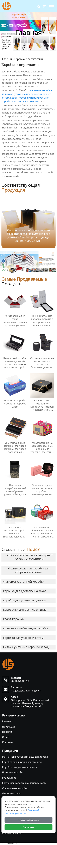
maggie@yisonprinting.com (26, 690)
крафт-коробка (19, 97)
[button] (50, 221)
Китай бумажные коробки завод (26, 647)
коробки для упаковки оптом (23, 638)
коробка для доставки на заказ (24, 591)
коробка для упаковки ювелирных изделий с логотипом (29, 557)
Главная (7, 59)
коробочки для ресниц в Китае (24, 610)
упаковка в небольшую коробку (25, 628)
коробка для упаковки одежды (24, 600)
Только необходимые (28, 820)
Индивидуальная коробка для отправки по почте (28, 570)
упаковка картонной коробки (23, 582)
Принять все (28, 827)
